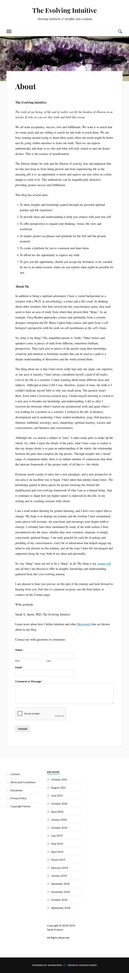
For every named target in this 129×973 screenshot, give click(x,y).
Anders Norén (88, 965)
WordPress (55, 965)
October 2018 (59, 899)
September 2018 (60, 907)
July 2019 (56, 835)
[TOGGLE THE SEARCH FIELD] (120, 31)
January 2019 (59, 875)
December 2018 (60, 883)
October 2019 (59, 827)
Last (49, 660)
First (17, 660)
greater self (104, 563)
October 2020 (59, 803)
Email (19, 667)
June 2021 (57, 795)
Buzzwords (84, 624)
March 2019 (58, 859)
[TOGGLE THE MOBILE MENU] (8, 31)
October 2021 (59, 779)
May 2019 (57, 843)
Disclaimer (16, 790)
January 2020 (59, 819)
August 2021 (58, 787)
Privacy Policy (18, 798)
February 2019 (59, 867)
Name (19, 649)
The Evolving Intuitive (64, 10)
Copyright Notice (20, 806)
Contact (15, 774)
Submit (22, 728)
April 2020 (57, 811)
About (25, 86)
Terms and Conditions (23, 782)
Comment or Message (29, 681)
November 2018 (60, 891)
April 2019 (57, 851)
